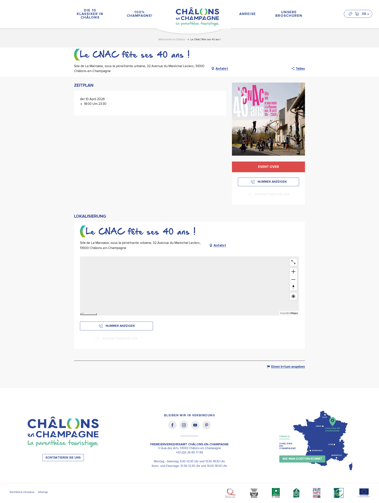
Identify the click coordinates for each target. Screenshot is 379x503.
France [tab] (284, 436)
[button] (365, 14)
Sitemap (43, 492)
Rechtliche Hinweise (22, 492)
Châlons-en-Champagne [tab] (287, 446)
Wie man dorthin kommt (302, 459)
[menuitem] (90, 14)
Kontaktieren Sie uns (63, 458)
